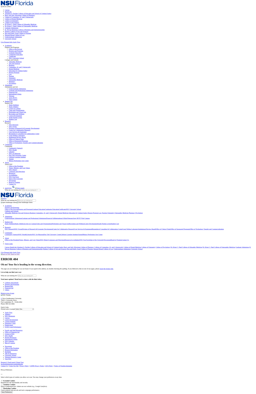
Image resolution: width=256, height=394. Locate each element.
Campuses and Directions (17, 171)
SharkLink (8, 12)
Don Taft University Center (17, 155)
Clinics (7, 290)
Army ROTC (13, 98)
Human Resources (10, 337)
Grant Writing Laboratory (17, 135)
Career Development (15, 116)
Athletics (7, 314)
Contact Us (12, 184)
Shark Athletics (13, 107)
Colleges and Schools (11, 283)
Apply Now (16, 42)
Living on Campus (15, 108)
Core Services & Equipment (17, 132)
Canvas (7, 10)
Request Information (11, 350)
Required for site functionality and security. (14, 381)
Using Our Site (13, 366)
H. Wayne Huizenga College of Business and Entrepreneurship (25, 30)
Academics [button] (8, 45)
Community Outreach (15, 148)
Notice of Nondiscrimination (63, 366)
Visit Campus (13, 99)
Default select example (8, 309)
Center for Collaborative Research (19, 130)
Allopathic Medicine (15, 62)
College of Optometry (12, 21)
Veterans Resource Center (13, 357)
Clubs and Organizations (16, 110)
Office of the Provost (15, 49)
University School (10, 39)
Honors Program (14, 72)
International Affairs (15, 94)
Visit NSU (8, 359)
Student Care (13, 119)
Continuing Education (16, 54)
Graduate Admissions (11, 28)
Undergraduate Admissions (13, 37)
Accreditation (13, 175)
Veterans (11, 96)
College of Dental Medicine (13, 19)
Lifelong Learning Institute (17, 157)
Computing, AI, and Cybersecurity (20, 67)
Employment (9, 325)
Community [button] (8, 144)
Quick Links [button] (9, 244)
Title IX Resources (11, 353)
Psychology (12, 83)
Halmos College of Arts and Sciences (16, 31)
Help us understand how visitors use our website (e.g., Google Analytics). (24, 385)
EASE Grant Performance (13, 327)
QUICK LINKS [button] (6, 6)
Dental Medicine (14, 69)
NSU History (13, 170)
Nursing (11, 76)
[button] (14, 188)
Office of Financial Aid (12, 332)
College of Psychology (12, 22)
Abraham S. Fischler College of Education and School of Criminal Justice (28, 13)
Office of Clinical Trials (16, 139)
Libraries (11, 152)
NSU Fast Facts (14, 177)
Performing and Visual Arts (17, 112)
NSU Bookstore (10, 316)
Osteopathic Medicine (16, 80)
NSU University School (16, 58)
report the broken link (106, 269)
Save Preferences (7, 392)
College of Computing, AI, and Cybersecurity (19, 17)
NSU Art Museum (14, 153)
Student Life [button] (9, 101)
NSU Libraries (9, 341)
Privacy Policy (24, 366)
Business (11, 65)
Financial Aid (13, 92)
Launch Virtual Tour (17, 362)
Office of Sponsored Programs (18, 141)
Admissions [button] (8, 85)
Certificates (12, 56)
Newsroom (12, 180)
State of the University (16, 179)
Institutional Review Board (17, 137)
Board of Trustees (14, 182)
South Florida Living (15, 117)
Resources (12, 173)
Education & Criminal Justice (18, 71)
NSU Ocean (13, 126)
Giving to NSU (9, 334)
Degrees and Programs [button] (12, 207)
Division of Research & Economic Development (24, 128)
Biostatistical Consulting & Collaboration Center (24, 134)
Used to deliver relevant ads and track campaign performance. (20, 389)
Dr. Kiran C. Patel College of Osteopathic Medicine (21, 26)
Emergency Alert (10, 323)
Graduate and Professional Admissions (21, 90)
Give (2, 42)
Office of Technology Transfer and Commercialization (26, 143)
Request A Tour (6, 362)
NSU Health (13, 150)
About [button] (7, 162)
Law (10, 74)
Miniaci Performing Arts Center (19, 161)
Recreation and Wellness (16, 114)
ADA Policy (49, 366)
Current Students (10, 321)
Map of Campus (10, 343)
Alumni (11, 159)
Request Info (8, 42)
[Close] (1, 374)
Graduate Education (15, 53)
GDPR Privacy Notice (37, 366)
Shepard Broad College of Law (15, 35)
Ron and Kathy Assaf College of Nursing (18, 33)
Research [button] (8, 121)
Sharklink (8, 352)
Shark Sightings (14, 105)
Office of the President (16, 166)
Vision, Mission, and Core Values (19, 168)
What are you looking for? (13, 190)
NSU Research (13, 125)
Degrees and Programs (16, 51)
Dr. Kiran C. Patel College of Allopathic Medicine (20, 24)
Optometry (12, 78)
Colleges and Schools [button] (11, 211)
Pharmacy (12, 81)
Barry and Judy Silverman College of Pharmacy (20, 15)
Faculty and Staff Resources (13, 330)
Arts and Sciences (14, 63)
